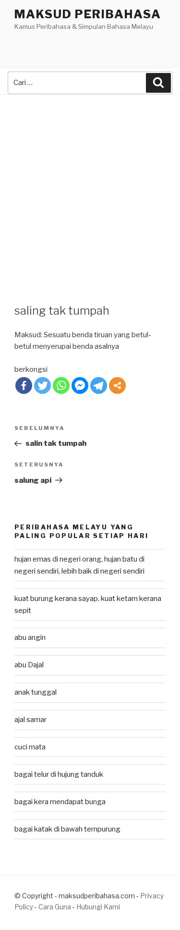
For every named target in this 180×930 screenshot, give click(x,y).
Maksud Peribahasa (87, 14)
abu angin (30, 637)
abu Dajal (29, 665)
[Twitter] (42, 385)
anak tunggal (35, 692)
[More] (117, 385)
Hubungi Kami (98, 907)
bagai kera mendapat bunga (60, 801)
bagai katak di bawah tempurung (67, 829)
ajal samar (30, 719)
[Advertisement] (90, 189)
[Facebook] (23, 385)
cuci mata (30, 747)
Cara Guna (55, 907)
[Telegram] (98, 385)
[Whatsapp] (61, 385)
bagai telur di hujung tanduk (58, 774)
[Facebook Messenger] (80, 385)
